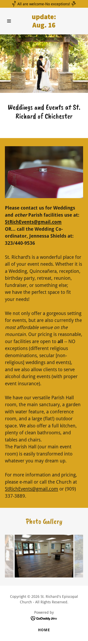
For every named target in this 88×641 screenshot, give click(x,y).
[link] (44, 26)
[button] (11, 21)
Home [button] (44, 630)
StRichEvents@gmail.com (33, 222)
